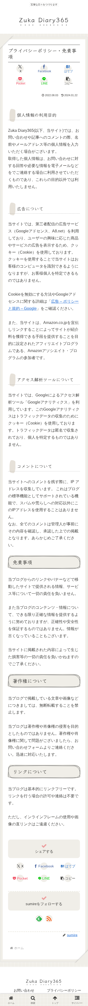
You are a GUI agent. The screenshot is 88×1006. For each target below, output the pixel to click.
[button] (68, 81)
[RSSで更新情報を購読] (49, 918)
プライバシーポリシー (64, 990)
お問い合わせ (24, 990)
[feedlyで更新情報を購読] (39, 918)
